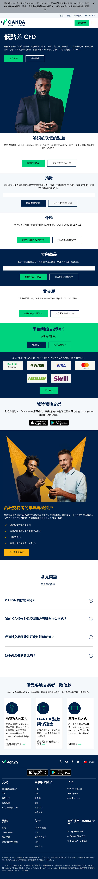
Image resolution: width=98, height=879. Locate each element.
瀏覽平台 (73, 744)
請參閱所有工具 (14, 744)
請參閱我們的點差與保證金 (48, 743)
